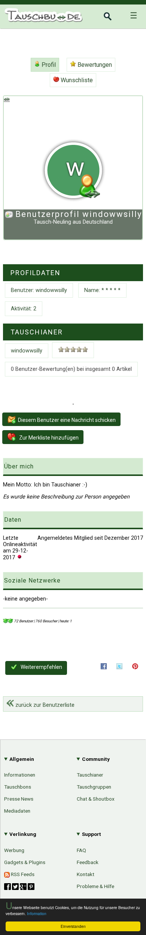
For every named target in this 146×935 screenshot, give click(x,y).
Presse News (18, 799)
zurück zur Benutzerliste (44, 705)
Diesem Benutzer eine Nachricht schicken (67, 420)
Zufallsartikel (120, 878)
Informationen (19, 775)
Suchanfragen (118, 865)
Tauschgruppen (94, 787)
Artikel (12, 825)
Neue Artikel (121, 839)
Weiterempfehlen (40, 667)
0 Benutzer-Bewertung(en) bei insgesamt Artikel (71, 369)
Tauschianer (90, 775)
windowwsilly (26, 351)
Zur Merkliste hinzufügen (48, 438)
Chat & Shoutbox (96, 799)
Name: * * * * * (102, 290)
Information (36, 913)
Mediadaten (17, 811)
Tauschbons (17, 787)
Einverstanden (73, 926)
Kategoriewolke (117, 890)
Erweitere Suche (115, 852)
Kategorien (122, 826)
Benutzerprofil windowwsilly (78, 214)
